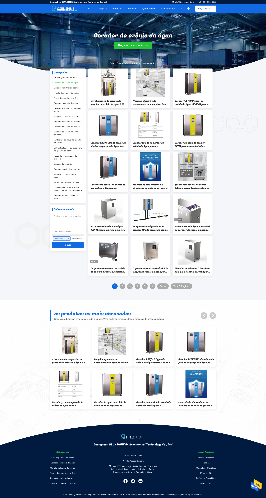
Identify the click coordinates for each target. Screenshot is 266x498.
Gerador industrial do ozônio (66, 88)
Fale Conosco (206, 483)
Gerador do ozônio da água (66, 83)
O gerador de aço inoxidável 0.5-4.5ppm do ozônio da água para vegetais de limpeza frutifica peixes (150, 270)
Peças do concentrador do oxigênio (65, 157)
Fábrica (206, 463)
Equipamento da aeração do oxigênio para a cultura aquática (68, 188)
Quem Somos (149, 8)
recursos (132, 8)
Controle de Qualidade (206, 468)
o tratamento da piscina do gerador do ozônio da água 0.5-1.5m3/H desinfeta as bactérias (108, 102)
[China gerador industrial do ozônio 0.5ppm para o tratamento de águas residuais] (193, 166)
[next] (212, 315)
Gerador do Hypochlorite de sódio (66, 196)
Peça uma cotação (207, 8)
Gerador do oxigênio (63, 164)
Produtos (117, 8)
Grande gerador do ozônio (65, 77)
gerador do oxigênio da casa (66, 182)
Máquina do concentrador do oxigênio (66, 175)
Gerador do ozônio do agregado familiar (68, 109)
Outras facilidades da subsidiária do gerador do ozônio (68, 149)
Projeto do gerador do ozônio (66, 93)
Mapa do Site (206, 473)
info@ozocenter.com (184, 2)
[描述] (188, 8)
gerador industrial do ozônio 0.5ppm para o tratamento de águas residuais (191, 186)
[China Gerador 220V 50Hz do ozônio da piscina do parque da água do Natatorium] (108, 124)
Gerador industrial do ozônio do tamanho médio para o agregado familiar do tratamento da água (108, 186)
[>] (152, 286)
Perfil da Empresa (206, 458)
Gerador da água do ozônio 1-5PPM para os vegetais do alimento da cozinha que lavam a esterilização (192, 144)
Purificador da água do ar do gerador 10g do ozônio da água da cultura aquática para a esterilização (149, 228)
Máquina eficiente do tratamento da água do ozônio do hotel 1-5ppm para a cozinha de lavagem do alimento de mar (150, 102)
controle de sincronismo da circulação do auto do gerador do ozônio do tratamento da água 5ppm (149, 186)
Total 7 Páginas (181, 286)
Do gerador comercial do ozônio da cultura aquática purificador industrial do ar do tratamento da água (108, 270)
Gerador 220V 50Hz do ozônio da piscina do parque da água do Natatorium (108, 144)
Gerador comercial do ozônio (66, 103)
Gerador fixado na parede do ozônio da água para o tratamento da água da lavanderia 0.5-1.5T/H (148, 144)
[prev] (204, 315)
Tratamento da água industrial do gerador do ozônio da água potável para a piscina (192, 228)
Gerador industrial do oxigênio (67, 169)
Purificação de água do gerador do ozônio (67, 141)
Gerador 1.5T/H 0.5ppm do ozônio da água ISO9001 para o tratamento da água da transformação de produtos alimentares (191, 102)
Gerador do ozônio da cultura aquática (67, 133)
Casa (88, 8)
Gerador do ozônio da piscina (67, 127)
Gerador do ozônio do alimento (67, 121)
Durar (163, 286)
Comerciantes (168, 8)
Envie (68, 245)
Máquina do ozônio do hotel (66, 116)
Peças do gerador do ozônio (66, 98)
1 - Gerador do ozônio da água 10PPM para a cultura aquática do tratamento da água (108, 228)
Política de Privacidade (206, 478)
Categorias (102, 8)
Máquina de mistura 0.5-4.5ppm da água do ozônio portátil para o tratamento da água (192, 270)
